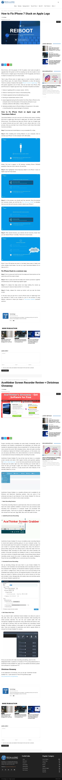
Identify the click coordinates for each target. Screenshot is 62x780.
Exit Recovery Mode (27, 202)
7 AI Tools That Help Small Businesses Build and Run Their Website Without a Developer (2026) (54, 62)
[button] (58, 2)
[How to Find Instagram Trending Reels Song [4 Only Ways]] (52, 78)
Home (2, 10)
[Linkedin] (8, 770)
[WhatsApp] (11, 65)
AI (28, 338)
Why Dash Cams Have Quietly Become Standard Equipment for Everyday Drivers (20, 340)
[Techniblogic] (5, 317)
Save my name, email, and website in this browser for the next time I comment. (18, 367)
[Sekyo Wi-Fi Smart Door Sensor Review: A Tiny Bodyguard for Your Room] (7, 334)
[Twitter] (5, 65)
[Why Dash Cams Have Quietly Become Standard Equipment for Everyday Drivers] (21, 334)
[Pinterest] (8, 65)
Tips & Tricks (17, 338)
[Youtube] (13, 320)
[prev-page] (43, 66)
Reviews (5, 10)
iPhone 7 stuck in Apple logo (30, 82)
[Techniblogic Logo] (8, 2)
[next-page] (45, 66)
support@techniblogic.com (11, 766)
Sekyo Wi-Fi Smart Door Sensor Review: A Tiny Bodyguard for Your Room (6, 340)
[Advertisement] (21, 53)
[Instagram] (5, 770)
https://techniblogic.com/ (14, 315)
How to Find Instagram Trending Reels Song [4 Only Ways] (51, 86)
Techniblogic (4, 17)
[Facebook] (2, 65)
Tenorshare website (29, 299)
